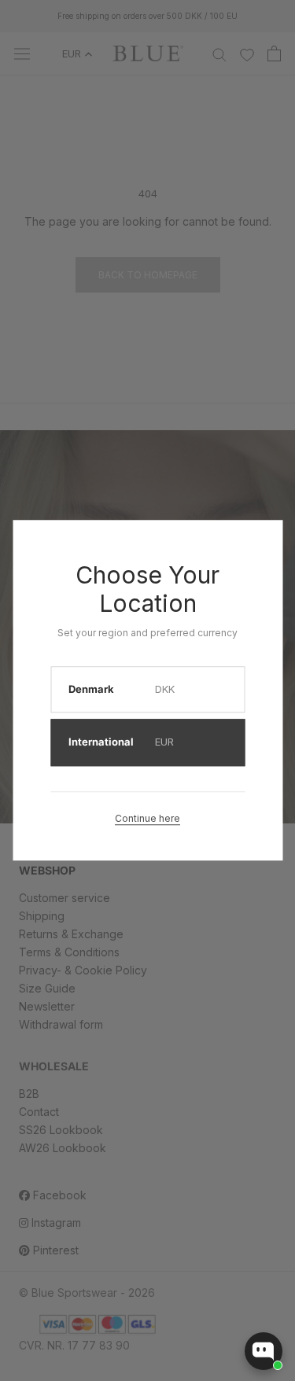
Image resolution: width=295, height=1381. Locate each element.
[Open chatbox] (263, 1351)
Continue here (147, 818)
